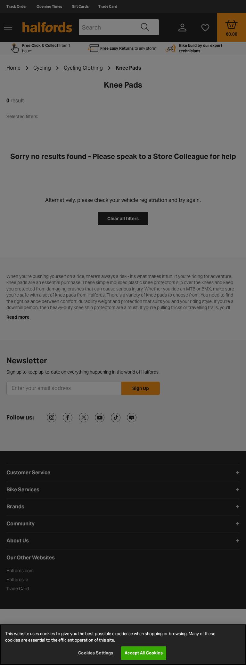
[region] (123, 644)
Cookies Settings (95, 653)
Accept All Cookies (143, 653)
